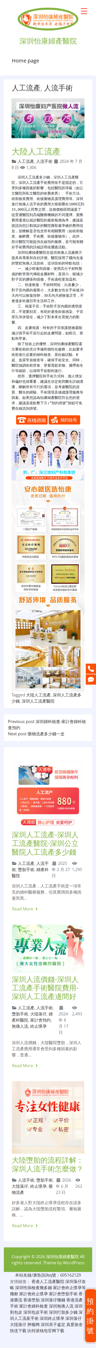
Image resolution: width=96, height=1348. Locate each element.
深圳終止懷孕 (52, 1318)
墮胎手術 (26, 869)
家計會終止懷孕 (33, 1294)
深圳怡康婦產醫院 (62, 1256)
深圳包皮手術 (35, 1312)
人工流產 (26, 87)
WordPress (73, 1263)
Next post (36, 734)
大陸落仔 (38, 1014)
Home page (25, 60)
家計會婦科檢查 (33, 1306)
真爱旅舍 (74, 1324)
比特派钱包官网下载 (45, 1330)
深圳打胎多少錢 (63, 1312)
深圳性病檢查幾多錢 (33, 1287)
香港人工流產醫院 (47, 1281)
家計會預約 (40, 1020)
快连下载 (18, 1330)
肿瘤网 (33, 1324)
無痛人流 (20, 1026)
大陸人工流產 (38, 695)
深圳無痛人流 (61, 1306)
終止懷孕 (38, 1026)
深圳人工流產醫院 (38, 701)
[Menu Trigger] (84, 11)
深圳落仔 (73, 1318)
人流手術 (58, 87)
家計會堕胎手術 (63, 1294)
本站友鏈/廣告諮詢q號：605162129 (48, 1275)
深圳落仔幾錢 (53, 1300)
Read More (23, 909)
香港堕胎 (31, 1300)
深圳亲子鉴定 (53, 1324)
